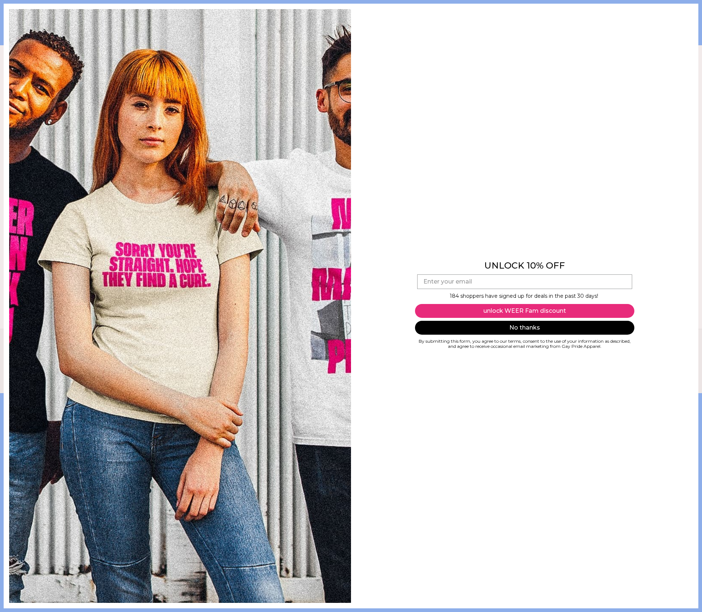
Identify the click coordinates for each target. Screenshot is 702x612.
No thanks (524, 327)
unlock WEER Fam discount (524, 310)
